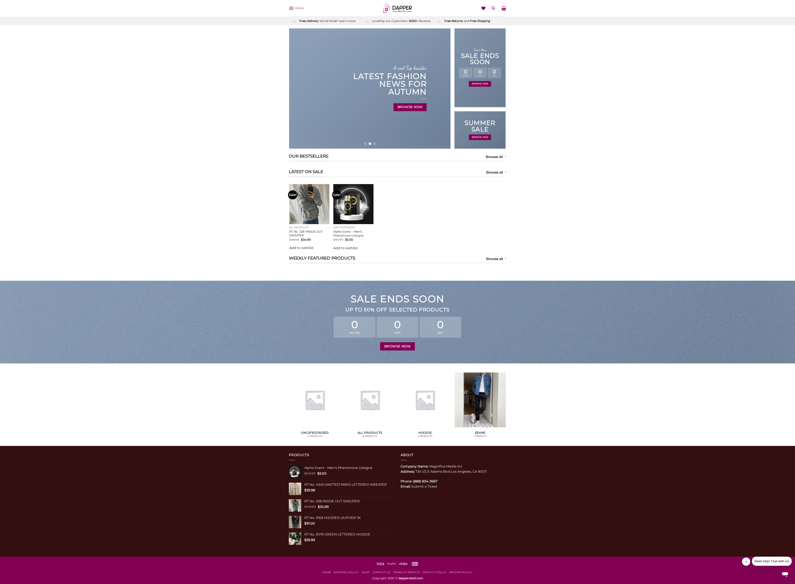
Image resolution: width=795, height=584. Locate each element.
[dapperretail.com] (397, 8)
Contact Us (381, 572)
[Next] (442, 88)
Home (327, 572)
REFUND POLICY (461, 572)
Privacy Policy (435, 572)
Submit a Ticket (424, 486)
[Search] (493, 8)
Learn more (347, 21)
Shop (366, 572)
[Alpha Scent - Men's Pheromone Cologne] (353, 204)
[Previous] (297, 88)
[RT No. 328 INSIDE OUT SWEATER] (309, 204)
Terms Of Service (406, 572)
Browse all (494, 172)
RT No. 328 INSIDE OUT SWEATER (306, 233)
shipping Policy (346, 572)
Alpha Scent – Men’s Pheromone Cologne (348, 233)
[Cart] (503, 8)
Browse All (494, 157)
